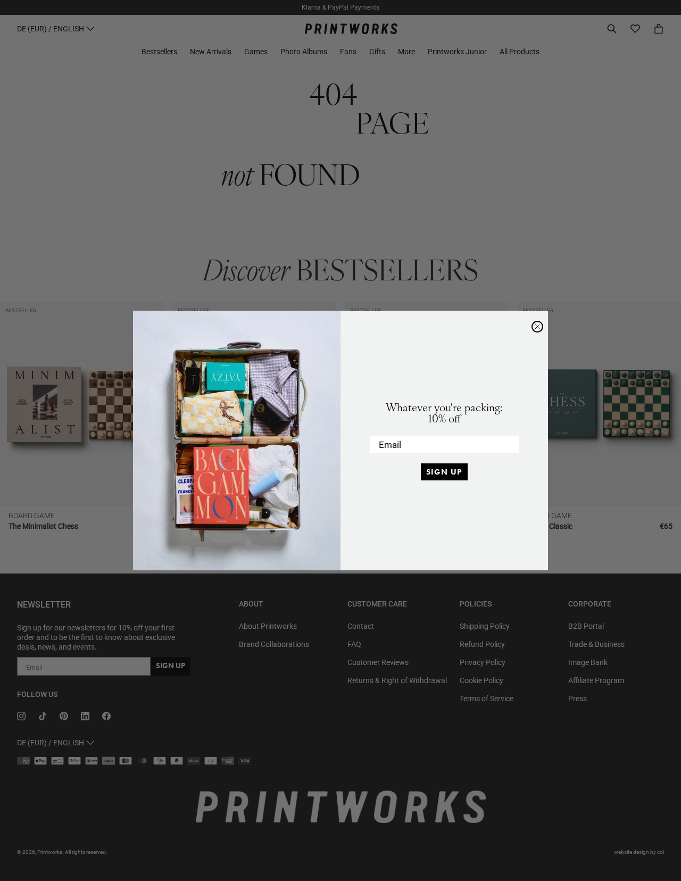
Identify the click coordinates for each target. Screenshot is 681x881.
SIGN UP (444, 472)
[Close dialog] (537, 326)
